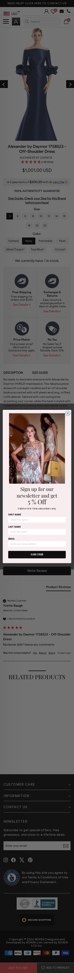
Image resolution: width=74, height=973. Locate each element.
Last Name (14, 526)
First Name (14, 514)
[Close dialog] (67, 413)
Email (11, 538)
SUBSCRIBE (37, 554)
